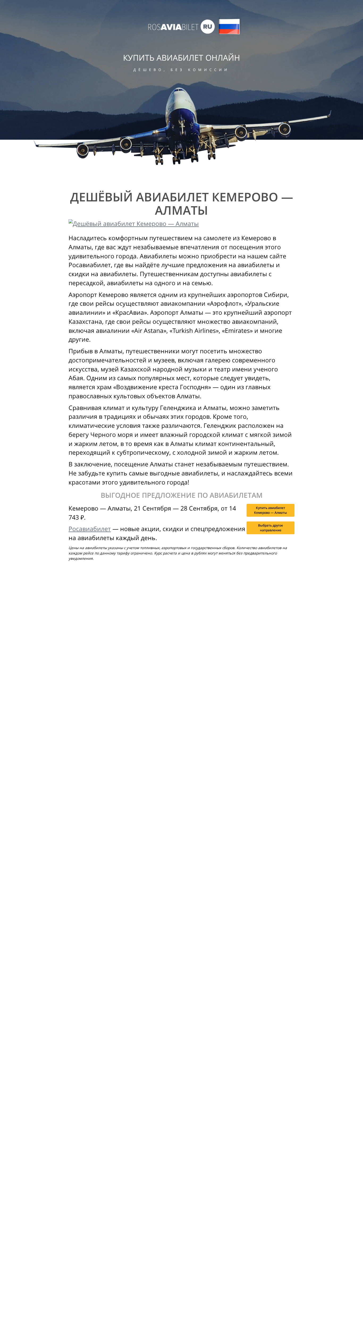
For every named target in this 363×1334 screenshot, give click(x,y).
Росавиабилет (90, 529)
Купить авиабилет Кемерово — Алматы (270, 510)
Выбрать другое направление (270, 527)
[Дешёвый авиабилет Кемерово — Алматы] (181, 223)
